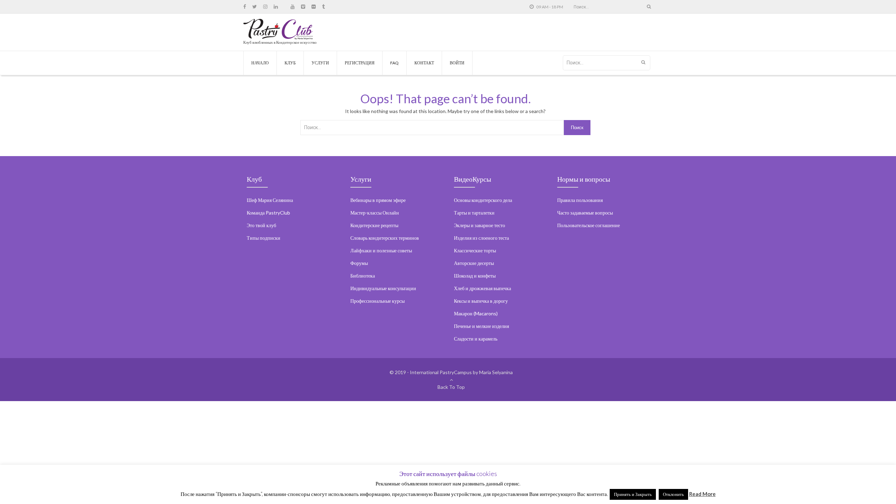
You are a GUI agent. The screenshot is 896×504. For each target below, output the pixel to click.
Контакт (424, 62)
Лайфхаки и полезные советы (381, 250)
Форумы (359, 263)
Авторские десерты (474, 263)
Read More (702, 494)
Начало (260, 62)
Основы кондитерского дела (483, 200)
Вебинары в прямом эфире (378, 200)
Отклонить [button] (673, 494)
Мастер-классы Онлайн (374, 213)
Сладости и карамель (475, 339)
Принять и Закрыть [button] (633, 494)
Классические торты (475, 250)
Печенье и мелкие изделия (481, 326)
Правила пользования (580, 200)
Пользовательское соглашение (588, 225)
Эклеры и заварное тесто (479, 225)
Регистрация (359, 62)
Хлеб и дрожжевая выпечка (482, 288)
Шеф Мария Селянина (270, 200)
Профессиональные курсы (377, 301)
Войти (457, 62)
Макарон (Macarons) (476, 313)
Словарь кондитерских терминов (384, 238)
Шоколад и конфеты (475, 276)
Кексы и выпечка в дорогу (481, 301)
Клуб (290, 62)
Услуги (320, 62)
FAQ (394, 62)
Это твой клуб (261, 225)
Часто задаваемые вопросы (585, 213)
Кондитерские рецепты (374, 225)
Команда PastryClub (268, 213)
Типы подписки (263, 238)
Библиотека (362, 276)
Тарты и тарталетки (474, 213)
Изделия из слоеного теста (481, 238)
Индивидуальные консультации (383, 288)
